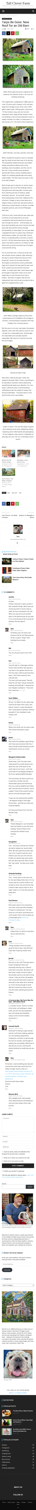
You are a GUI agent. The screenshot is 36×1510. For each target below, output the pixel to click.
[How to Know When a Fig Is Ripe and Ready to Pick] (7, 1422)
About (18, 1502)
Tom (5, 29)
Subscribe (7, 1270)
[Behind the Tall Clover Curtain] (8, 453)
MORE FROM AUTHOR (10, 554)
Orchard (30, 1502)
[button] (3, 11)
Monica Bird (13, 1094)
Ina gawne (13, 841)
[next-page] (6, 587)
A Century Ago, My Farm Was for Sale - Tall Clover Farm (21, 1001)
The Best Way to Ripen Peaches (23, 1411)
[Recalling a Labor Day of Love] (23, 453)
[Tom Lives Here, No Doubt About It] (7, 579)
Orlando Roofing (15, 873)
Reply (10, 624)
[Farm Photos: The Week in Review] (8, 472)
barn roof (14, 492)
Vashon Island (11, 1502)
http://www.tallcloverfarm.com (18, 539)
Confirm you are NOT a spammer (13, 1171)
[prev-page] (3, 587)
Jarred (11, 958)
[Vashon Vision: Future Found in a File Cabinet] (7, 561)
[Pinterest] (13, 33)
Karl (10, 941)
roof (20, 492)
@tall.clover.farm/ (18, 1393)
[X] (8, 33)
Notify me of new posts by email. (14, 1161)
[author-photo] (18, 534)
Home (3, 16)
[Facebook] (4, 33)
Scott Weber (13, 698)
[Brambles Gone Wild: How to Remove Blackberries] (7, 1431)
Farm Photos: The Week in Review (9, 516)
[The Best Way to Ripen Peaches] (7, 1413)
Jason (11, 737)
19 (33, 29)
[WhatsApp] (17, 33)
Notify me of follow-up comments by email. (17, 1158)
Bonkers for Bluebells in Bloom (26, 516)
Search (4, 1184)
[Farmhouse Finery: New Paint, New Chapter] (7, 570)
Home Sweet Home (12, 16)
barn (8, 492)
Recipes (24, 1502)
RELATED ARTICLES (9, 552)
